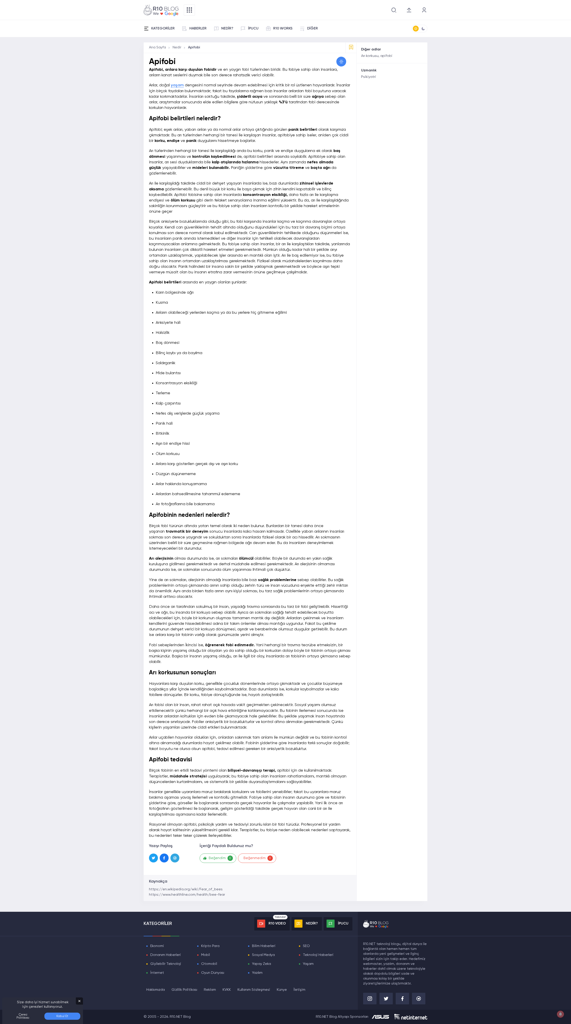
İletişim (299, 990)
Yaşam (308, 964)
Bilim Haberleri (263, 946)
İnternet (157, 973)
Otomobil (209, 964)
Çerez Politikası (23, 1016)
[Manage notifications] (560, 1014)
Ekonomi (157, 946)
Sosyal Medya (263, 955)
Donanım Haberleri (165, 955)
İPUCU (253, 28)
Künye (282, 990)
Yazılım (257, 973)
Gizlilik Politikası (184, 990)
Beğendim (220, 858)
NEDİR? (227, 28)
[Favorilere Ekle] (351, 47)
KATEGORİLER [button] (163, 28)
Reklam (210, 990)
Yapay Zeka (261, 964)
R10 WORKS (282, 28)
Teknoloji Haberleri (318, 955)
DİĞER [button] (312, 28)
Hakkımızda (155, 990)
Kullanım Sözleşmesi (254, 990)
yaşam (177, 85)
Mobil (205, 955)
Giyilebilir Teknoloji (165, 964)
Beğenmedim (257, 858)
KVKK (227, 990)
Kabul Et (62, 1016)
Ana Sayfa (157, 47)
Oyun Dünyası (212, 973)
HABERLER (198, 28)
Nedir (177, 47)
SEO (306, 946)
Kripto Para (210, 946)
